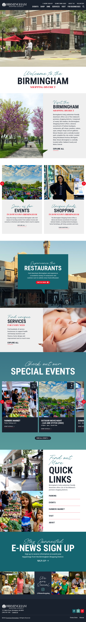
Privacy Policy (74, 617)
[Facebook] (74, 611)
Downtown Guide (60, 3)
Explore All (58, 149)
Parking (52, 496)
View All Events (42, 438)
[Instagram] (82, 611)
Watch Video (42, 282)
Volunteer (80, 3)
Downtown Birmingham (12, 618)
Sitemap (81, 617)
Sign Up (41, 560)
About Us (71, 3)
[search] (83, 7)
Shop (42, 7)
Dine (48, 7)
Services (56, 7)
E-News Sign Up (48, 3)
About (52, 522)
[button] (2, 184)
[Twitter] (78, 611)
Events (35, 7)
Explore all (13, 343)
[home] (14, 5)
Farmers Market (57, 509)
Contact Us (15, 612)
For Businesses (74, 7)
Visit (64, 7)
